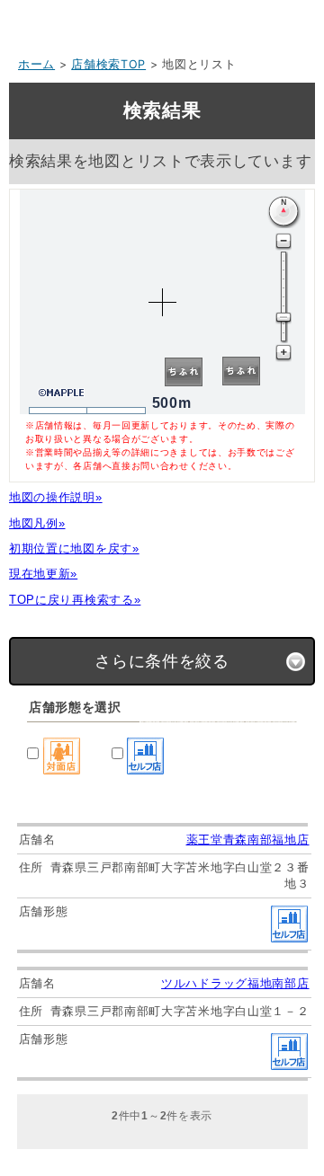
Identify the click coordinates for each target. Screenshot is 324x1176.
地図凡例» (37, 523)
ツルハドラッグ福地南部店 (235, 983)
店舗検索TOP (108, 64)
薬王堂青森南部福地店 (248, 839)
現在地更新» (43, 573)
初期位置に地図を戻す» (74, 548)
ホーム (36, 64)
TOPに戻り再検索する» (74, 599)
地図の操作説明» (56, 497)
